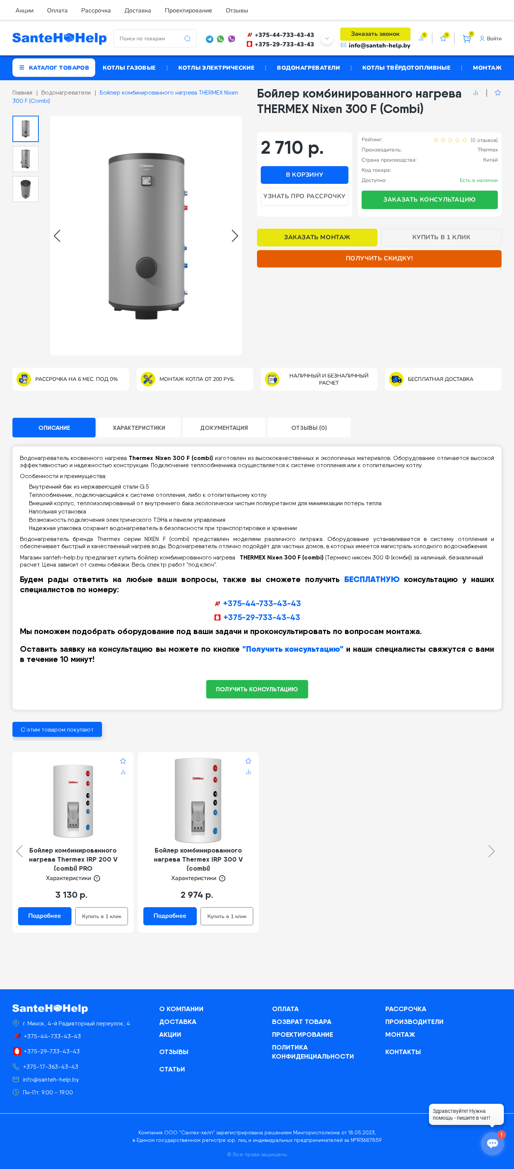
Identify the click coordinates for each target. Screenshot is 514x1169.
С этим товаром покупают (57, 729)
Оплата (57, 10)
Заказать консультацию (429, 200)
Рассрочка (96, 10)
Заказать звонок (375, 34)
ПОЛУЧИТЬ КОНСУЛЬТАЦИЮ (257, 689)
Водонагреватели (308, 67)
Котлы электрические (216, 67)
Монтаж (487, 67)
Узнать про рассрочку (304, 196)
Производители (414, 1021)
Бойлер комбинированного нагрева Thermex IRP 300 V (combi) (198, 859)
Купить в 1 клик (441, 237)
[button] (25, 129)
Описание (54, 427)
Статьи (172, 1069)
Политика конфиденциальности (313, 1052)
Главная (22, 92)
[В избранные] (494, 93)
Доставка (138, 10)
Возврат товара (302, 1021)
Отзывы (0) (309, 427)
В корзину (304, 175)
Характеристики (139, 427)
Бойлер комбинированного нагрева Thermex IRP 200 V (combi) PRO (73, 859)
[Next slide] (235, 236)
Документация (224, 427)
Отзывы (237, 10)
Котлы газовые (129, 67)
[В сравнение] (475, 93)
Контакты (403, 1051)
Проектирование (188, 10)
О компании (181, 1008)
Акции (24, 10)
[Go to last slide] (57, 236)
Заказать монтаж (317, 237)
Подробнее (44, 916)
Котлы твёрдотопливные (406, 67)
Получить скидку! (379, 258)
